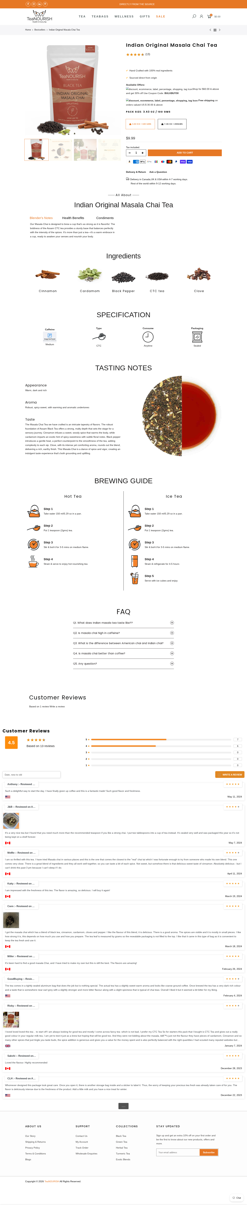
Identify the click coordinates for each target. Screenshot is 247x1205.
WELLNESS (124, 16)
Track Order (82, 1147)
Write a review (57, 706)
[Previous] (31, 89)
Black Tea (121, 1136)
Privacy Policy (32, 1147)
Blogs (28, 1159)
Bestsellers (39, 29)
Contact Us (81, 1136)
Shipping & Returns (35, 1141)
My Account (82, 1141)
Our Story (30, 1136)
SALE (161, 16)
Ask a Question (158, 172)
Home (28, 29)
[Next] (115, 89)
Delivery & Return (136, 172)
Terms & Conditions (35, 1153)
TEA (82, 16)
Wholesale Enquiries (86, 1153)
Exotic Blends (123, 1159)
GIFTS (145, 16)
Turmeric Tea (123, 1153)
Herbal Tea (122, 1147)
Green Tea (121, 1141)
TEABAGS (100, 16)
